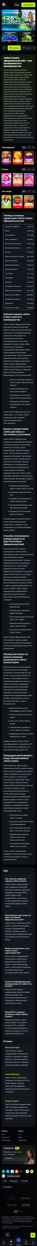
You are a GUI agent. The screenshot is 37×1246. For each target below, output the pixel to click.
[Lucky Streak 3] (6, 157)
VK (6, 1181)
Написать (9, 1158)
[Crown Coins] (18, 157)
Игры (3, 1134)
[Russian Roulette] (29, 201)
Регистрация (28, 5)
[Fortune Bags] (29, 157)
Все (24, 147)
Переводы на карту (13, 1176)
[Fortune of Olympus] (18, 179)
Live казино (5, 1137)
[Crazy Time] (18, 201)
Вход (17, 5)
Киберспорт (22, 1140)
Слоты (27, 48)
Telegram (15, 1181)
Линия (20, 1137)
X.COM (25, 1181)
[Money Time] (6, 201)
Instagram (8, 1187)
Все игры (15, 48)
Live (19, 1134)
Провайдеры (6, 1140)
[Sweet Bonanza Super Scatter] (29, 179)
